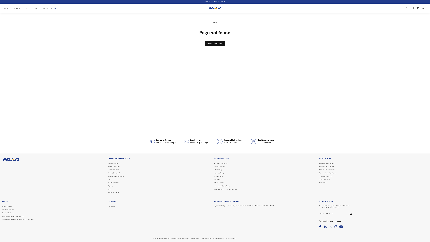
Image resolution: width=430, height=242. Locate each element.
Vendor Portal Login (325, 176)
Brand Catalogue (113, 192)
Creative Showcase (8, 210)
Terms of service (218, 238)
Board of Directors (114, 166)
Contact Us (323, 183)
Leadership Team (113, 170)
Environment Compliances (222, 186)
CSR (109, 179)
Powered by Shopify (182, 238)
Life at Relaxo (112, 206)
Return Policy (218, 170)
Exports (110, 186)
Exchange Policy (219, 173)
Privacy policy (206, 238)
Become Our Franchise (326, 166)
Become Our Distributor (326, 170)
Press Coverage (7, 206)
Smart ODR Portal (324, 179)
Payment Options (219, 166)
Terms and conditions (220, 163)
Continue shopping (215, 44)
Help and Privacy (219, 183)
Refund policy (195, 238)
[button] (7, 8)
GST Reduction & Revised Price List (13, 216)
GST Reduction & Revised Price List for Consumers (18, 219)
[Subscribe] (350, 213)
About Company (113, 163)
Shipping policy (231, 238)
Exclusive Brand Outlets (326, 163)
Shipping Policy (218, 176)
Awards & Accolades (114, 173)
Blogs (109, 189)
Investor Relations (113, 183)
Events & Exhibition (8, 213)
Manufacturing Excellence (116, 176)
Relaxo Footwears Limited (167, 238)
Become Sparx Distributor (327, 173)
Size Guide (217, 179)
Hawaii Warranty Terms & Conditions (225, 189)
